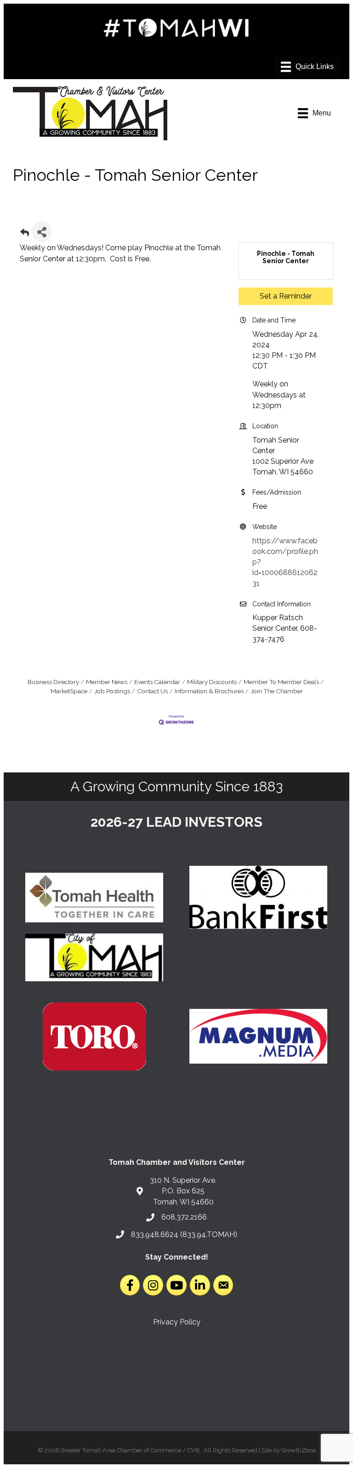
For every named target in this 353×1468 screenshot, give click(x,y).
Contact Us (152, 691)
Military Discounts (212, 681)
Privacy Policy (176, 1322)
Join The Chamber (277, 691)
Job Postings (112, 691)
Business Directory (53, 681)
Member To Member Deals (281, 681)
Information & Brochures (209, 691)
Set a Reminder (286, 296)
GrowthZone (298, 1450)
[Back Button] (24, 234)
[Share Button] (41, 231)
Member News (106, 681)
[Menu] (307, 66)
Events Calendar (157, 681)
